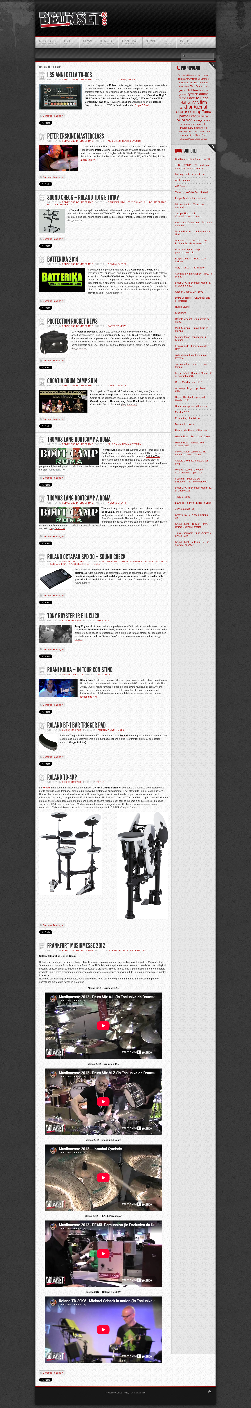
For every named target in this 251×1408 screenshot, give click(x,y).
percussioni (183, 86)
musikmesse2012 (118, 950)
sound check (185, 120)
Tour (192, 86)
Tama (206, 112)
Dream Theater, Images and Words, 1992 (190, 398)
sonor (206, 120)
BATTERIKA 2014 (62, 259)
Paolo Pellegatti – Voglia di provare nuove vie (189, 251)
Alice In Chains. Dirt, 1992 (189, 291)
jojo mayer (183, 79)
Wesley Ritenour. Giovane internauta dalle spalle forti (189, 471)
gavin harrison (195, 75)
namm (206, 75)
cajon (199, 124)
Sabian (186, 102)
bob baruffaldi (196, 90)
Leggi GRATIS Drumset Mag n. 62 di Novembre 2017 (193, 374)
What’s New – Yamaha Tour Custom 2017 (190, 444)
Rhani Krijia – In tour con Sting (80, 670)
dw (206, 90)
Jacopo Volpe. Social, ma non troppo (191, 365)
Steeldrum (180, 313)
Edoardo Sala (201, 82)
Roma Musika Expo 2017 (188, 382)
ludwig (191, 127)
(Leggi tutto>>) (142, 105)
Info (144, 1392)
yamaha (202, 116)
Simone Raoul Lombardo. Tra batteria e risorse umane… (190, 453)
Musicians (114, 141)
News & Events (131, 141)
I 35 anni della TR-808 (69, 75)
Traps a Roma (182, 496)
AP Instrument (183, 180)
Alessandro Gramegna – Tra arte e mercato (193, 224)
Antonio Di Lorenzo (75, 561)
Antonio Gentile (72, 674)
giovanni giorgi (187, 135)
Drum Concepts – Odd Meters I (191, 406)
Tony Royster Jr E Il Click (73, 616)
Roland (46, 787)
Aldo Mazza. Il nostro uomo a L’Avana (191, 356)
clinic (195, 131)
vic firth (200, 102)
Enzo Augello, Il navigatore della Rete (192, 347)
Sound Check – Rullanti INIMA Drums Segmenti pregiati (191, 525)
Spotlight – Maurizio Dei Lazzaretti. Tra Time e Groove (191, 480)
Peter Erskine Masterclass (75, 136)
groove (183, 94)
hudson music (187, 124)
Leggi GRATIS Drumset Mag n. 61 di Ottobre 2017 (193, 489)
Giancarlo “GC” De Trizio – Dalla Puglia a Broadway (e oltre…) (192, 242)
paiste (183, 116)
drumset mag (188, 111)
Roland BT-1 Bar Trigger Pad (76, 725)
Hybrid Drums (182, 306)
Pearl (193, 116)
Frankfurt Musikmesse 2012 (76, 946)
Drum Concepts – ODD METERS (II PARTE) (192, 299)
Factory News (117, 80)
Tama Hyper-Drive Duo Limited (191, 192)
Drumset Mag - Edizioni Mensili (128, 202)
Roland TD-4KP (62, 777)
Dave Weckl (183, 75)
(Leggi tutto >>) (88, 696)
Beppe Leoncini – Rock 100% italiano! (191, 260)
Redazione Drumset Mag (77, 80)
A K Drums (181, 186)
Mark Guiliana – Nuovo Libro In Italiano (191, 329)
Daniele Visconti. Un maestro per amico (192, 320)
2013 (205, 124)
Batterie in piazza (184, 424)
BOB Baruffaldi (72, 621)
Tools (132, 80)
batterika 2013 (186, 82)
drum (206, 86)
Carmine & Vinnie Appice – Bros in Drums (193, 275)
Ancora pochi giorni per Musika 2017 (191, 389)
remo (182, 98)
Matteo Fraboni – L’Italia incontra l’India (192, 233)
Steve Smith (201, 135)
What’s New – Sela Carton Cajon (192, 436)
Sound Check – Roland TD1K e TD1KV (83, 197)
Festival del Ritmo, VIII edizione (192, 430)
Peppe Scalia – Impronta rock (191, 198)
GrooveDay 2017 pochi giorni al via (191, 516)
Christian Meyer (187, 139)
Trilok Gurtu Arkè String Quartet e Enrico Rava (193, 534)
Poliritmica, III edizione (187, 418)
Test (88, 564)
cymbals (193, 94)
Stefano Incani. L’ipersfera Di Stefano (190, 338)
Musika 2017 (182, 412)
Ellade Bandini (201, 139)
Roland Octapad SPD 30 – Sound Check (86, 557)
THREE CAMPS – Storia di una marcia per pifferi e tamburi (192, 166)
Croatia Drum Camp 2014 (72, 381)
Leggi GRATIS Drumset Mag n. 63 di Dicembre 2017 (193, 284)
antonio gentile (184, 131)
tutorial (200, 107)
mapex (183, 127)
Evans (199, 86)
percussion (204, 131)
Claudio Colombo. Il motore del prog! (191, 462)
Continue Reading (52, 116)
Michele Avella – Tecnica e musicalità (189, 206)
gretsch (183, 90)
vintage (198, 120)
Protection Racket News (72, 321)
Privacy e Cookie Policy (117, 1392)
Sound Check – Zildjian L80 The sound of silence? (192, 543)
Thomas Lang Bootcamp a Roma (79, 439)
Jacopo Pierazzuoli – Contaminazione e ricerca (188, 215)
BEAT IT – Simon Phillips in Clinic (193, 502)
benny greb (201, 128)
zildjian (186, 107)
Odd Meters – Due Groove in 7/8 (192, 159)
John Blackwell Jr (184, 508)
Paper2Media (76, 564)
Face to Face (197, 98)
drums (203, 94)
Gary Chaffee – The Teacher (190, 267)
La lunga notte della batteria (190, 174)
